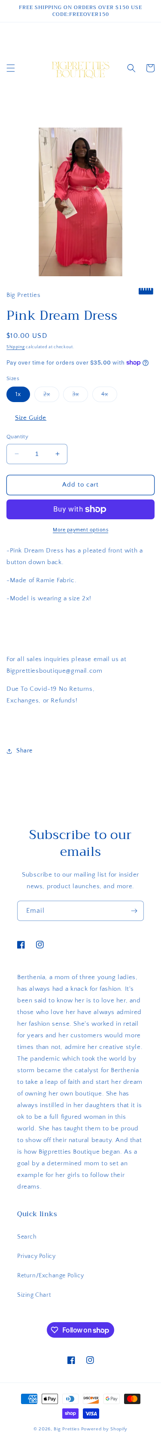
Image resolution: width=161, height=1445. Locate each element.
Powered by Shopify (104, 1429)
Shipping (15, 347)
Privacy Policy (36, 1256)
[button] (10, 68)
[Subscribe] (134, 911)
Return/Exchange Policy (50, 1275)
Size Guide (30, 417)
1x (18, 394)
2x (51, 396)
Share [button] (24, 750)
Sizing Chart (34, 1295)
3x (80, 396)
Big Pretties (66, 1429)
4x (109, 396)
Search (27, 1236)
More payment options (80, 530)
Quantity (17, 437)
